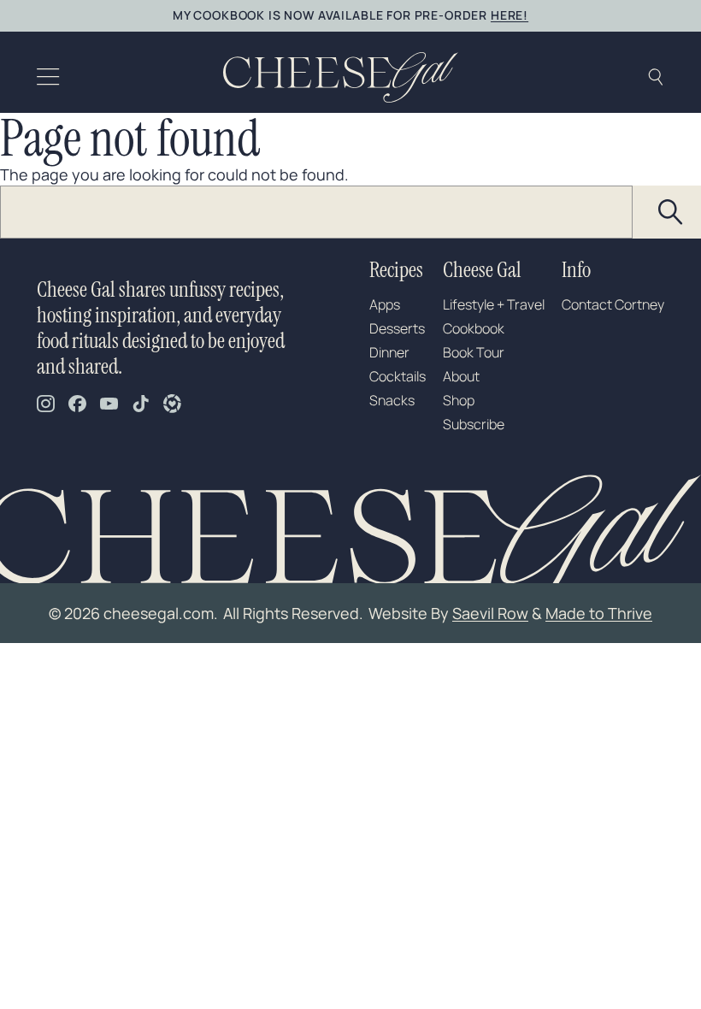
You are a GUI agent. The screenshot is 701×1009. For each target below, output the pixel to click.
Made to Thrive (598, 613)
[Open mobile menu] (48, 77)
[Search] (671, 212)
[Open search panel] (655, 77)
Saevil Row (490, 613)
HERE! (509, 15)
